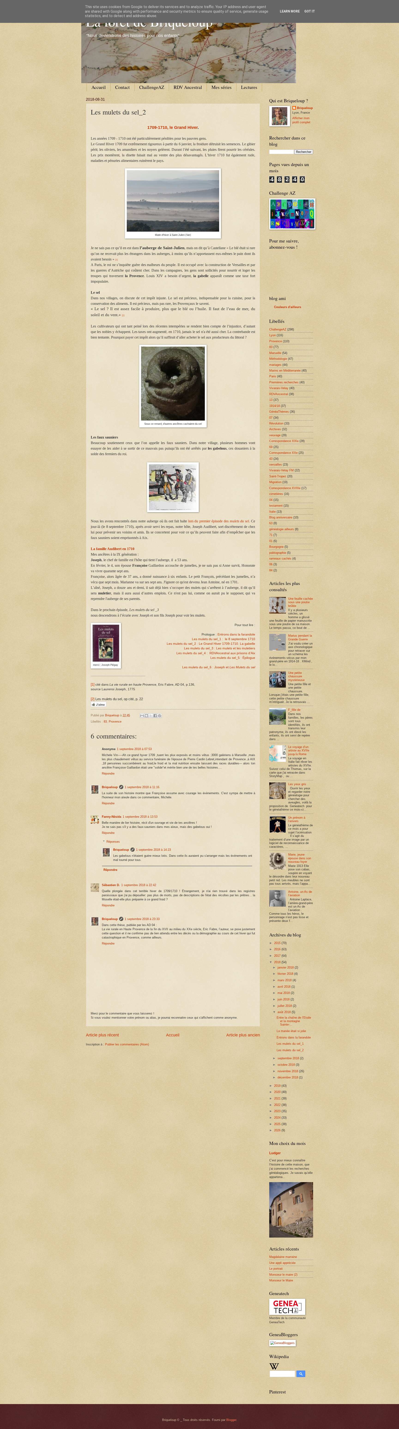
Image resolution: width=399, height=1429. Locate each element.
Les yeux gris (297, 784)
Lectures (249, 87)
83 (105, 721)
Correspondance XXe (283, 452)
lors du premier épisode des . (219, 521)
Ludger (275, 1153)
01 (270, 541)
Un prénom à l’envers (296, 819)
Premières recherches (284, 382)
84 (270, 570)
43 (270, 458)
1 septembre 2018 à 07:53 (134, 749)
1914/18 (274, 406)
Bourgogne (276, 546)
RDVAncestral (278, 394)
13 (270, 400)
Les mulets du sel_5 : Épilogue (232, 658)
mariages (275, 364)
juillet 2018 (285, 1006)
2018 (277, 962)
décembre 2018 (288, 1077)
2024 (277, 1117)
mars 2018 (285, 980)
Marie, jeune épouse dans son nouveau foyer (299, 858)
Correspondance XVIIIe (284, 488)
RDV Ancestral (188, 87)
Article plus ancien (243, 1035)
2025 (277, 1124)
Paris (272, 376)
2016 (277, 949)
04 (270, 500)
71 (270, 535)
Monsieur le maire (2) (283, 1274)
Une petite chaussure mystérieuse (296, 676)
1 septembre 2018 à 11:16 (142, 787)
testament (276, 505)
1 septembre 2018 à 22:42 (138, 885)
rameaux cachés (280, 558)
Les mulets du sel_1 (290, 1043)
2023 (277, 1111)
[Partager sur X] (150, 715)
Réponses (113, 841)
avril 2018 (284, 986)
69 (270, 447)
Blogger (231, 1420)
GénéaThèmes (279, 411)
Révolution (276, 423)
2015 (277, 943)
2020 (277, 1092)
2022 (277, 1105)
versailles (275, 464)
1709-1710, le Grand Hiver (172, 127)
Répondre (108, 773)
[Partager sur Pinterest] (159, 715)
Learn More (290, 11)
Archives (275, 429)
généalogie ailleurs (281, 529)
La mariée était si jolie (291, 1031)
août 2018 (285, 1012)
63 (270, 523)
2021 (277, 1098)
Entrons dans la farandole (236, 634)
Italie (272, 511)
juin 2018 (284, 999)
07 (270, 417)
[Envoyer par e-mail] (142, 715)
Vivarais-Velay (278, 388)
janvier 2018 (286, 967)
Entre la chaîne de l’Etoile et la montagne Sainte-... (294, 1021)
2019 (277, 1085)
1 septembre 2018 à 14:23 (153, 849)
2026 (277, 1130)
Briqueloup (110, 787)
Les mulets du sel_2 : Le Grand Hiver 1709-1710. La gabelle (211, 643)
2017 (277, 955)
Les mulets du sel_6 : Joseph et (218, 667)
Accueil (98, 87)
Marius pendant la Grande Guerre (300, 637)
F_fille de (294, 709)
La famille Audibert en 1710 (112, 549)
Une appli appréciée (282, 1263)
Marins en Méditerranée (285, 370)
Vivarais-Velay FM (281, 470)
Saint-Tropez (277, 476)
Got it (309, 11)
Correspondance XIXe (284, 441)
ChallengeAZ (151, 87)
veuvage (275, 435)
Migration (275, 482)
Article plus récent (102, 1035)
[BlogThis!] (146, 715)
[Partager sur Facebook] (155, 715)
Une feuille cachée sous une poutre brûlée (300, 602)
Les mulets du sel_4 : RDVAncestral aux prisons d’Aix (215, 653)
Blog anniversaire (280, 517)
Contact (122, 87)
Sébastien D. (111, 885)
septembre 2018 (289, 1058)
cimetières (276, 494)
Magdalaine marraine (283, 1257)
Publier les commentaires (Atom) (127, 1044)
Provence (115, 721)
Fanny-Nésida (111, 816)
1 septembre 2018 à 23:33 (142, 919)
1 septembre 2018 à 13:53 (140, 816)
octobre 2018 (287, 1064)
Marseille (275, 353)
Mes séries (222, 87)
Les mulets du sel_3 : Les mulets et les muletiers (219, 648)
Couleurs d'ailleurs (287, 307)
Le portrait (276, 1268)
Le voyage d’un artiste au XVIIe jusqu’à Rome (298, 750)
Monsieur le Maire (281, 1280)
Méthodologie (278, 358)
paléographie (277, 552)
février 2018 (286, 973)
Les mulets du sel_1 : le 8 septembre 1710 (223, 639)
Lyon (272, 335)
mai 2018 (284, 993)
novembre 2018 (288, 1071)
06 (270, 564)
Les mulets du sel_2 (290, 1050)
